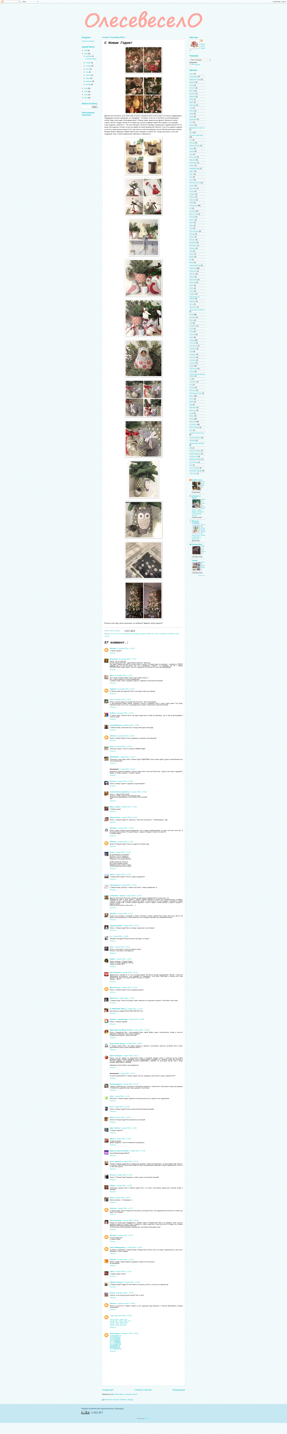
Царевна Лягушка (116, 1282)
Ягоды (191, 419)
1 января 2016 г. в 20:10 (122, 947)
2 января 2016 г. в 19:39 (123, 1139)
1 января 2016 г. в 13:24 (128, 885)
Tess (111, 699)
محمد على (114, 1315)
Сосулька (192, 357)
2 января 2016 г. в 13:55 (121, 1107)
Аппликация (193, 76)
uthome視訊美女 (115, 1340)
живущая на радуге (196, 497)
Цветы (191, 396)
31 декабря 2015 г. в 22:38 (124, 713)
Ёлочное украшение (125, 634)
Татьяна (113, 1175)
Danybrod (192, 440)
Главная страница (143, 1390)
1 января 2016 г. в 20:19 (123, 959)
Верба (191, 102)
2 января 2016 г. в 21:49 (124, 1175)
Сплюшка (192, 360)
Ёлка (116, 634)
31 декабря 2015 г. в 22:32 (122, 699)
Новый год (149, 634)
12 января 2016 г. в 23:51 (125, 1259)
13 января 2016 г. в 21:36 (122, 1271)
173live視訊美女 (115, 1337)
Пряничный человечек (196, 310)
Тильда (106, 636)
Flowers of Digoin (195, 451)
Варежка (192, 96)
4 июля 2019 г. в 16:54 (121, 1315)
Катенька (113, 781)
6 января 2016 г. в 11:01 (125, 1235)
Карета (191, 171)
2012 (86, 95)
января (88, 84)
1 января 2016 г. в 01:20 (127, 757)
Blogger (147, 1418)
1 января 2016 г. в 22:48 (141, 1030)
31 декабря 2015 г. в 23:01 (125, 736)
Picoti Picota (193, 462)
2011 (86, 98)
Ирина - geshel (115, 807)
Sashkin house (197, 480)
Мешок (191, 254)
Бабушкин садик (195, 79)
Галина (112, 1293)
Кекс (191, 177)
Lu (111, 936)
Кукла (191, 222)
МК (190, 260)
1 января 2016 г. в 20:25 (130, 972)
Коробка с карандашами (118, 1019)
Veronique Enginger (195, 471)
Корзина (192, 197)
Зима (191, 154)
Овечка (191, 277)
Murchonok (114, 998)
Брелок (191, 91)
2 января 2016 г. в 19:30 (129, 1128)
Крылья (192, 220)
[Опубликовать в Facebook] (132, 631)
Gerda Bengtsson (195, 454)
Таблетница (193, 368)
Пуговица (192, 317)
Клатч (191, 180)
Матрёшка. (193, 245)
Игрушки (192, 160)
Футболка (192, 390)
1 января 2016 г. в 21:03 (129, 987)
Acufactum (193, 424)
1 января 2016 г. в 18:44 (120, 936)
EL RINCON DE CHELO (118, 1009)
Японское (192, 421)
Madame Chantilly (195, 459)
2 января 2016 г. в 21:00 (137, 1151)
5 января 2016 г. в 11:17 (125, 1208)
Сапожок (192, 334)
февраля (89, 81)
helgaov (112, 1185)
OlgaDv (112, 959)
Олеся (111, 631)
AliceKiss (113, 913)
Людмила (113, 689)
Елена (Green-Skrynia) (117, 1043)
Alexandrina (114, 659)
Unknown (113, 648)
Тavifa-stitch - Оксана (117, 896)
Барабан (192, 82)
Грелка (191, 111)
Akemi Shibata (194, 427)
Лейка (191, 225)
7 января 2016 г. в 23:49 (134, 1247)
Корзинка (192, 200)
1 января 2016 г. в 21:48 (134, 1009)
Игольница (193, 157)
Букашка (192, 93)
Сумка (191, 366)
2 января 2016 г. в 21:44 (130, 1161)
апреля (88, 75)
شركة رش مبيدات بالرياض (118, 1325)
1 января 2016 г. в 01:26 (127, 769)
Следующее (108, 1390)
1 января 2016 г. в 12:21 (123, 874)
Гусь (111, 634)
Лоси (191, 228)
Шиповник (192, 407)
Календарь (193, 163)
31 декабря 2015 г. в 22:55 (130, 725)
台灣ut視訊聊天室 (115, 1336)
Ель (190, 140)
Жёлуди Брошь (194, 145)
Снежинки (171, 634)
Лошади (192, 234)
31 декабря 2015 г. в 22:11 (127, 659)
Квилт (191, 174)
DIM (190, 448)
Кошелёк (192, 211)
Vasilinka (113, 1259)
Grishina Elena (197, 544)
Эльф (191, 413)
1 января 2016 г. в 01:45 (125, 781)
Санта (191, 331)
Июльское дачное (203, 484)
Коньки (191, 191)
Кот (190, 208)
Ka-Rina (112, 713)
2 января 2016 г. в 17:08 (122, 1117)
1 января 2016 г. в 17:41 (125, 913)
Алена (112, 874)
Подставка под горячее (194, 297)
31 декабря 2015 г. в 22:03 (125, 648)
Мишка (143, 634)
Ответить (113, 653)
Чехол (191, 399)
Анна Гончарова (116, 1220)
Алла (111, 746)
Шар (190, 404)
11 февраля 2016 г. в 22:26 (124, 1293)
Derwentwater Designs (196, 443)
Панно (191, 285)
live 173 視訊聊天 (115, 1343)
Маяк (191, 251)
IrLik (111, 1107)
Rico (190, 465)
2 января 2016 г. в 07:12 (127, 1073)
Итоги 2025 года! (203, 564)
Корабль (192, 194)
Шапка (191, 402)
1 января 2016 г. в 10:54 (129, 817)
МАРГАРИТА (114, 757)
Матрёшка (136, 634)
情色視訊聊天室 (115, 1347)
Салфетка (192, 326)
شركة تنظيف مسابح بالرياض (118, 1319)
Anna (191, 430)
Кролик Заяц (193, 214)
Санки (191, 329)
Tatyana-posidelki (116, 925)
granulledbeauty (115, 725)
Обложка (192, 274)
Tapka (112, 1271)
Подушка (192, 301)
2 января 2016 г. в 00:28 (134, 1043)
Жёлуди (192, 143)
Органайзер (193, 279)
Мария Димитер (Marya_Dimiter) (121, 1030)
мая (87, 72)
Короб (191, 202)
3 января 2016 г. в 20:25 (122, 1197)
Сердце (192, 340)
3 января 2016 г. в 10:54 (124, 1185)
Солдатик (192, 354)
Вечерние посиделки (196, 522)
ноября (88, 63)
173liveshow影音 (115, 1339)
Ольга (112, 675)
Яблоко (191, 416)
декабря (89, 56)
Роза (191, 323)
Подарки (192, 294)
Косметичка (193, 205)
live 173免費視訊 (115, 1341)
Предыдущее (178, 1390)
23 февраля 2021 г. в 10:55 (129, 1333)
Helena (112, 1139)
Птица (191, 314)
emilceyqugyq (115, 1333)
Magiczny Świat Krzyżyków (119, 1151)
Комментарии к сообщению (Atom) (125, 1394)
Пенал (191, 291)
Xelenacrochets (115, 817)
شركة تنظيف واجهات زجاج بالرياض (120, 1321)
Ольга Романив (115, 972)
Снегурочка (163, 634)
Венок (191, 99)
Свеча (156, 634)
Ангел (191, 74)
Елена (112, 852)
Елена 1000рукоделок (117, 1247)
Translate (197, 64)
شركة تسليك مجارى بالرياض (118, 1323)
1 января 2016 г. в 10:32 (129, 807)
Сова (177, 634)
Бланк (191, 85)
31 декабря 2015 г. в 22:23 (126, 689)
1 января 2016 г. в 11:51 (123, 852)
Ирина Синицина (116, 1055)
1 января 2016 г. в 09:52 (139, 792)
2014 (86, 88)
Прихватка (193, 307)
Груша (191, 116)
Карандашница (194, 168)
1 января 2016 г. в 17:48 (130, 925)
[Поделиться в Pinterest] (134, 631)
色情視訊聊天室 (115, 1346)
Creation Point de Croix (196, 433)
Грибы (191, 113)
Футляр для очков (195, 393)
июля (88, 69)
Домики (192, 125)
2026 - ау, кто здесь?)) (203, 549)
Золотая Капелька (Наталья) (120, 792)
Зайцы (191, 148)
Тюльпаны (192, 382)
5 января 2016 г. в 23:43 (130, 1220)
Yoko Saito (193, 473)
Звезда (191, 151)
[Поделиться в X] (130, 631)
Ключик (192, 185)
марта (88, 78)
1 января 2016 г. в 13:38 (133, 896)
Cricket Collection (195, 438)
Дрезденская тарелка (196, 128)
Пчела (191, 320)
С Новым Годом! (91, 59)
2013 (86, 91)
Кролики (192, 217)
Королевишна (115, 885)
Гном (191, 108)
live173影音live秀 (115, 1344)
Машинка (192, 248)
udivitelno (113, 828)
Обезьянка (193, 271)
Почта (191, 304)
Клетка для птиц (195, 182)
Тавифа (194, 560)
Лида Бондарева (116, 1084)
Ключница (192, 188)
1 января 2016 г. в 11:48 (125, 841)
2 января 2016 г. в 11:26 (130, 1084)
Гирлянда (192, 105)
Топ (190, 379)
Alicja (112, 1197)
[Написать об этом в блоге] (128, 631)
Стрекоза (192, 363)
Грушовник (193, 119)
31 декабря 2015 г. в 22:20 (123, 675)
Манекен (192, 240)
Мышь (191, 262)
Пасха (191, 288)
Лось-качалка (194, 231)
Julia (111, 1096)
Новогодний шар (195, 265)
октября (89, 66)
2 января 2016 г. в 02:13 (130, 1055)
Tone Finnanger (194, 468)
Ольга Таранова (115, 1161)
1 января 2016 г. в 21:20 (126, 998)
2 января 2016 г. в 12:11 (122, 1096)
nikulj (112, 1117)
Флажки (192, 387)
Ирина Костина (115, 987)
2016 (86, 50)
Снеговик (192, 343)
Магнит (191, 237)
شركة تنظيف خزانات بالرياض (119, 1322)
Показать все (201, 575)
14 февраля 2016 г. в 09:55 (126, 1303)
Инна (111, 947)
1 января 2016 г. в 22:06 (136, 1019)
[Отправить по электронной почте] (125, 631)
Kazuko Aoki (193, 456)
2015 (86, 53)
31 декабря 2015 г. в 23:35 (123, 746)
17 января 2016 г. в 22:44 (131, 1282)
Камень (192, 165)
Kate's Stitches (115, 1128)
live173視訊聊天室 (116, 1349)
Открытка (192, 282)
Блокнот (192, 88)
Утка (190, 384)
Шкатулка (192, 410)
